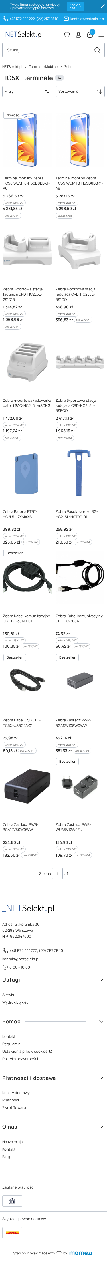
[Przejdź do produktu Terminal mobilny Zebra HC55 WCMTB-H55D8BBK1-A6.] (80, 140)
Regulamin (11, 1043)
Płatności (10, 1100)
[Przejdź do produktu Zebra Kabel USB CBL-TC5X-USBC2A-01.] (27, 682)
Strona (45, 873)
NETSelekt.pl (12, 66)
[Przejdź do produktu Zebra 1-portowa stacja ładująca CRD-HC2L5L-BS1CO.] (80, 251)
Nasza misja (12, 1141)
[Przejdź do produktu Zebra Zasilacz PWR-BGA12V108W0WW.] (80, 682)
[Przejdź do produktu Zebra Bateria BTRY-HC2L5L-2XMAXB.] (27, 474)
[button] (97, 50)
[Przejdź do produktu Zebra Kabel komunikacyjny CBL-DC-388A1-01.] (80, 578)
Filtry (9, 91)
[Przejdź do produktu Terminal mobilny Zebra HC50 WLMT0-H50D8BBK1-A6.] (27, 140)
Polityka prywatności (20, 1058)
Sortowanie (68, 91)
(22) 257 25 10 (47, 18)
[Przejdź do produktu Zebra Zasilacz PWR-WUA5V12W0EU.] (80, 786)
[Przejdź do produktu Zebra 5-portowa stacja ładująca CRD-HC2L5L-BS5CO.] (80, 362)
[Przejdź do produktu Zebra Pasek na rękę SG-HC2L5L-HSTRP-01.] (80, 474)
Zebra (69, 66)
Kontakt (8, 1036)
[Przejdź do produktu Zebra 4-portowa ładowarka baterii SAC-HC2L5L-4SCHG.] (27, 362)
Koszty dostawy (16, 1092)
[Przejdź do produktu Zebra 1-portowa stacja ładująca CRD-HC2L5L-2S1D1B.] (27, 251)
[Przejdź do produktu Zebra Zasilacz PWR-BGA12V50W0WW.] (27, 786)
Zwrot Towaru (14, 1107)
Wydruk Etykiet (15, 1002)
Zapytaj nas (75, 6)
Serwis (8, 994)
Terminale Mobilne (43, 66)
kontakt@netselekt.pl (87, 18)
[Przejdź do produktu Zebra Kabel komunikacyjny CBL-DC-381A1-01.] (27, 578)
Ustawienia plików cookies (25, 1051)
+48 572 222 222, (22, 18)
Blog (6, 1156)
